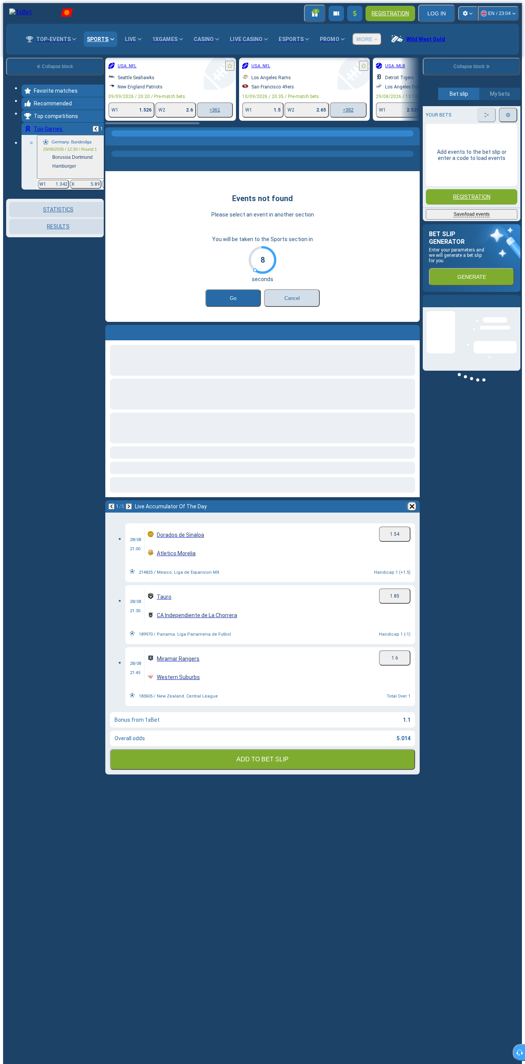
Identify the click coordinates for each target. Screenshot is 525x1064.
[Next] (129, 506)
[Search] (412, 141)
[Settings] (467, 13)
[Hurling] (127, 141)
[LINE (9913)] (113, 141)
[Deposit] (354, 13)
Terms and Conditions (475, 181)
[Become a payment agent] (336, 13)
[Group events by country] (97, 238)
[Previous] (96, 129)
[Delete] (412, 506)
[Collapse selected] (87, 238)
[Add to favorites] (229, 66)
